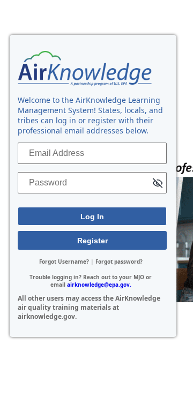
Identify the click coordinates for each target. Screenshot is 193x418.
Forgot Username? (64, 261)
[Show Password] (157, 184)
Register (92, 240)
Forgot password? (119, 261)
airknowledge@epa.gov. (99, 284)
